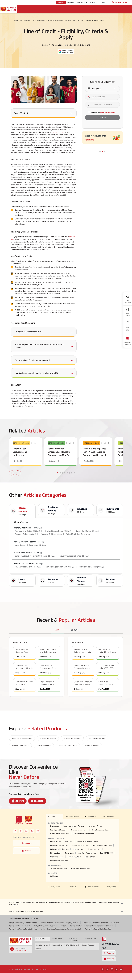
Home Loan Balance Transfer (73, 826)
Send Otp (102, 118)
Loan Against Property (58, 830)
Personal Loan (55, 841)
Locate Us (47, 945)
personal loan (58, 132)
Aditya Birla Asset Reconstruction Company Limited (61, 929)
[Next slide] (18, 472)
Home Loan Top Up (95, 826)
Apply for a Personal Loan (22, 738)
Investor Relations (88, 945)
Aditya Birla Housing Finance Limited (23, 923)
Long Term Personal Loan (87, 853)
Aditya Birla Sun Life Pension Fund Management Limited (91, 926)
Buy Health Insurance (20, 745)
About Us (39, 945)
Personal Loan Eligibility (59, 845)
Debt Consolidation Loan (59, 849)
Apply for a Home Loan (97, 738)
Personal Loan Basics (64, 20)
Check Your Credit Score (68, 745)
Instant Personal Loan (80, 845)
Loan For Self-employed (59, 861)
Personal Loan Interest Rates (87, 841)
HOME (16, 20)
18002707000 (20, 950)
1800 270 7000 (121, 2)
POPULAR (74, 630)
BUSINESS (70, 2)
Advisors (93, 2)
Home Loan (54, 826)
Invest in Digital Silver (72, 738)
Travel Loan (69, 853)
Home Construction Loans (59, 834)
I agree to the (103, 112)
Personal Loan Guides (46, 20)
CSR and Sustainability (72, 945)
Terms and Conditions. (107, 112)
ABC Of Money (25, 20)
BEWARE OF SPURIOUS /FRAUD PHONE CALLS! (26, 912)
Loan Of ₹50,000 (106, 853)
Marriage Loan (55, 853)
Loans (34, 20)
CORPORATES (81, 2)
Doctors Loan (90, 857)
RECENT (57, 630)
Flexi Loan (68, 841)
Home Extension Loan (79, 830)
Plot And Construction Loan (83, 834)
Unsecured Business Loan (80, 868)
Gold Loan (54, 876)
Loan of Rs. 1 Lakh (56, 857)
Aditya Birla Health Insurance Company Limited (101, 923)
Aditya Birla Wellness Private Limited (23, 929)
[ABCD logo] (20, 941)
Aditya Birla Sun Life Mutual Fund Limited (50, 926)
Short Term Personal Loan (102, 845)
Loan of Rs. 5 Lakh (74, 857)
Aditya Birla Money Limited (19, 926)
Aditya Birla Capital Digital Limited (98, 929)
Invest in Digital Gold (48, 738)
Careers (103, 2)
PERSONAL (60, 2)
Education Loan (78, 849)
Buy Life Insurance (44, 745)
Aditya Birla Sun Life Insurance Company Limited (59, 923)
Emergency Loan (94, 849)
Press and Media (57, 945)
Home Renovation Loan (100, 830)
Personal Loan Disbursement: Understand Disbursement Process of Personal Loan (25, 455)
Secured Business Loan (58, 868)
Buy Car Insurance (92, 745)
